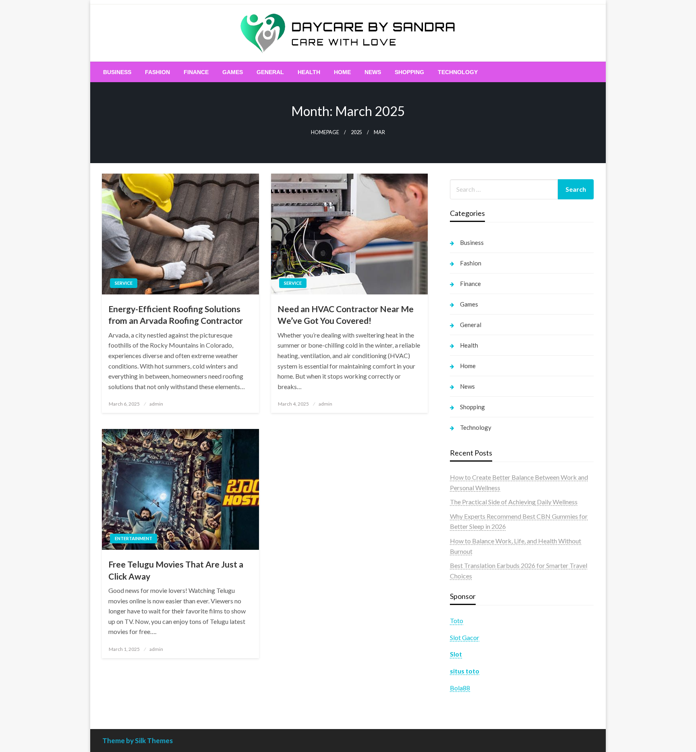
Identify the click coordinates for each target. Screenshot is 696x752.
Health (309, 72)
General (270, 72)
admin (156, 404)
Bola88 (460, 688)
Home (342, 72)
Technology (458, 72)
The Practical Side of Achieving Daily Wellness (514, 501)
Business (117, 72)
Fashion (157, 72)
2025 (356, 132)
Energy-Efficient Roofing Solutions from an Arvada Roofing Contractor (175, 314)
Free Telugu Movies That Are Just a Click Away (175, 570)
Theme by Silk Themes (137, 740)
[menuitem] (117, 72)
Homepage (325, 132)
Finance (196, 72)
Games (232, 72)
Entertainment (133, 538)
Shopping (409, 72)
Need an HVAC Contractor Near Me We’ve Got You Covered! (346, 314)
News (373, 72)
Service (124, 283)
